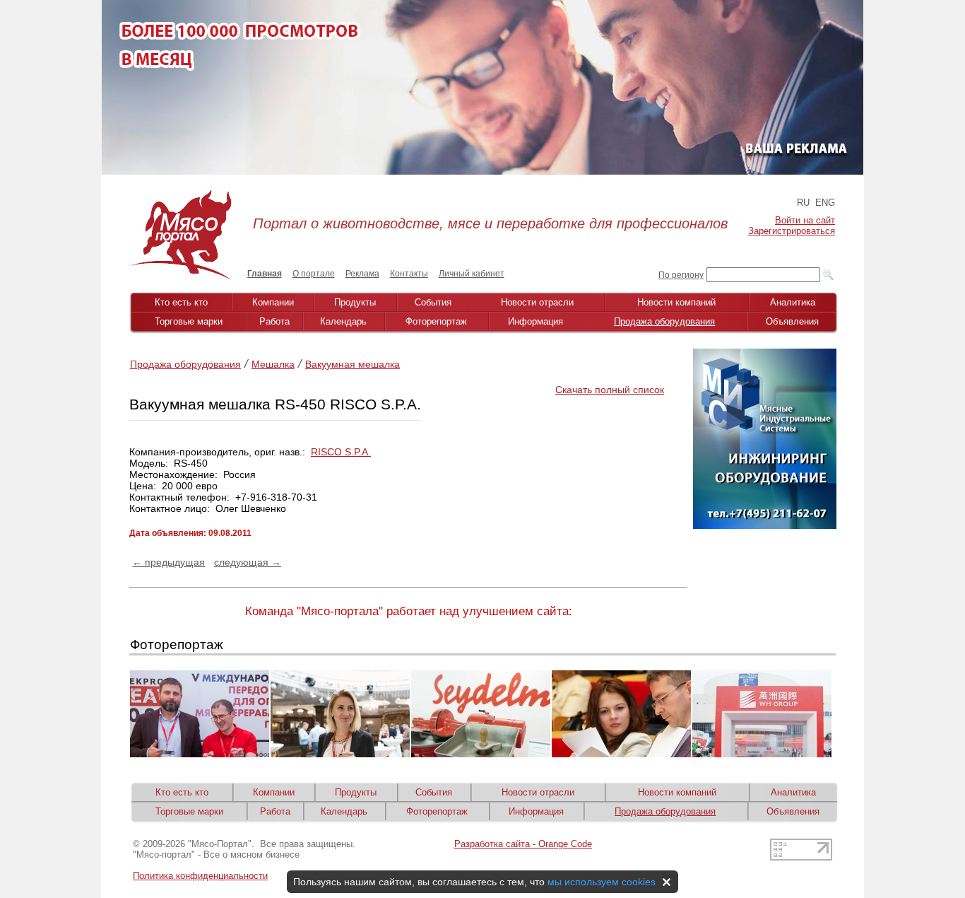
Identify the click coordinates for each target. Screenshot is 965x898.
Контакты (409, 274)
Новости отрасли (537, 302)
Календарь (343, 321)
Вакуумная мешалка (352, 364)
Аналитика (792, 302)
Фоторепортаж (436, 321)
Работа (274, 321)
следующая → (247, 562)
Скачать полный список (609, 389)
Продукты (355, 302)
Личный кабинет (471, 274)
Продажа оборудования (664, 321)
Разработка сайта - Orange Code (523, 844)
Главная (264, 274)
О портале (313, 274)
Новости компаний (676, 302)
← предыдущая (168, 562)
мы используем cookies (601, 881)
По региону (681, 275)
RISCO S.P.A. (341, 451)
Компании (273, 302)
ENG (825, 202)
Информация (535, 321)
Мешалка (273, 364)
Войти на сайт (805, 220)
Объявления (792, 321)
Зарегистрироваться (791, 231)
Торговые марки (189, 321)
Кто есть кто (181, 302)
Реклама (362, 274)
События (433, 302)
